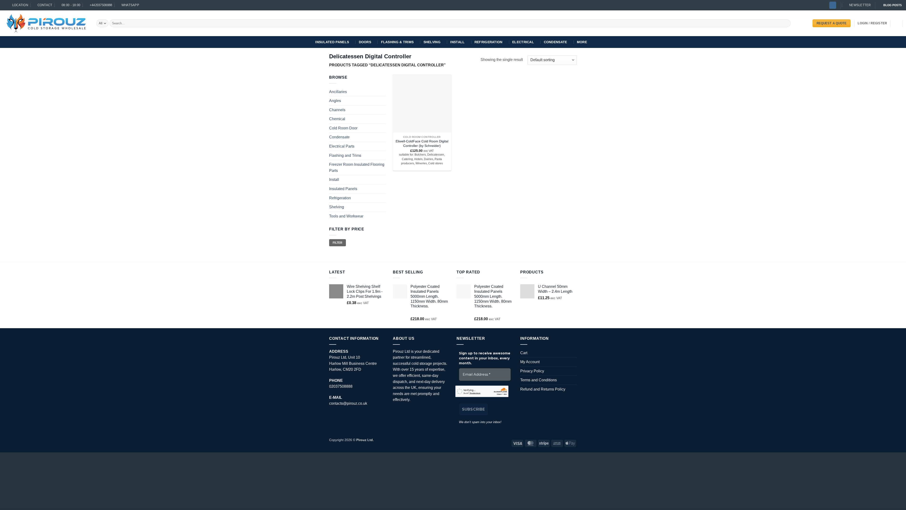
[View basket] (896, 23)
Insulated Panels (332, 42)
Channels (337, 110)
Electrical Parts (341, 146)
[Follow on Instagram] (832, 5)
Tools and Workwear (346, 216)
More (582, 42)
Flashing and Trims (345, 155)
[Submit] (786, 23)
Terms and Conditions (538, 380)
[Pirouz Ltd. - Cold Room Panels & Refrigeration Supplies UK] (46, 23)
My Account (530, 362)
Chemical (337, 119)
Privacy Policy (532, 371)
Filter (337, 242)
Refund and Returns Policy (542, 389)
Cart (523, 353)
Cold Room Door (343, 128)
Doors (365, 42)
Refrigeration (488, 42)
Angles (335, 101)
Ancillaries (338, 92)
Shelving (432, 42)
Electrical (523, 42)
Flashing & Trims (397, 42)
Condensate (555, 42)
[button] (858, 5)
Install (457, 42)
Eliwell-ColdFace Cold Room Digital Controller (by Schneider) (422, 143)
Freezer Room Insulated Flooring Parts (356, 167)
